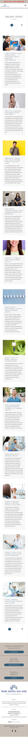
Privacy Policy (12, 727)
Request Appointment (14, 664)
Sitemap (16, 727)
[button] (26, 5)
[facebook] (12, 730)
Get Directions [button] (14, 652)
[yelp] (15, 730)
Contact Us (14, 678)
